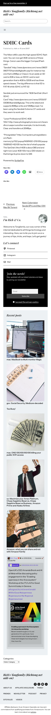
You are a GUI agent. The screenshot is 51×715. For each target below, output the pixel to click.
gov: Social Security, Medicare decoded (25, 403)
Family (40, 688)
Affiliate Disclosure (24, 688)
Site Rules (8, 700)
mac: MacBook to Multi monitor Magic (24, 359)
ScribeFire (19, 160)
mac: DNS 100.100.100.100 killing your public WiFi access (24, 454)
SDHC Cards (17, 42)
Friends (6, 694)
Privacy (43, 694)
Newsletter (19, 694)
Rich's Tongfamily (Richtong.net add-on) (22, 12)
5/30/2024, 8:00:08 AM (30, 565)
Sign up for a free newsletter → (15, 3)
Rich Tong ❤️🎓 (15, 558)
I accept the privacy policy (27, 302)
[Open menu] (4, 29)
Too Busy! (11, 409)
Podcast (32, 694)
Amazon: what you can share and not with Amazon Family (23, 550)
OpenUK (15, 565)
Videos (19, 700)
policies (33, 712)
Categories (8, 658)
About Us (7, 688)
